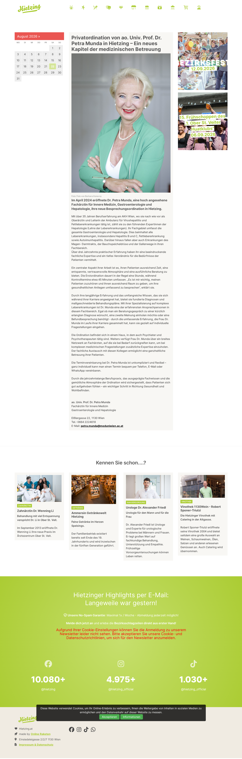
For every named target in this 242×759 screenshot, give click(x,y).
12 (31, 60)
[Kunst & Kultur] (112, 8)
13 (38, 60)
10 (18, 60)
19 (31, 66)
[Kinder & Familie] (75, 8)
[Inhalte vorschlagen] (203, 8)
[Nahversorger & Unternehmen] (137, 8)
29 (52, 72)
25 (25, 72)
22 (52, 66)
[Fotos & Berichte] (164, 8)
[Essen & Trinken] (99, 8)
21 (45, 66)
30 (59, 72)
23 (59, 66)
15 (52, 60)
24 (18, 72)
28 (45, 72)
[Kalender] (151, 8)
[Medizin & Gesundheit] (125, 8)
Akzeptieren (109, 716)
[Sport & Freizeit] (87, 8)
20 (38, 66)
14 (45, 60)
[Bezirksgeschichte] (177, 8)
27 (38, 72)
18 (25, 66)
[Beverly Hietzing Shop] (190, 8)
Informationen (131, 716)
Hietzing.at (29, 9)
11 (25, 60)
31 (18, 78)
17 (18, 66)
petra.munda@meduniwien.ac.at (102, 426)
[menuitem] (139, 7)
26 (31, 72)
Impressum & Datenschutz (36, 744)
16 (59, 60)
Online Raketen (41, 734)
